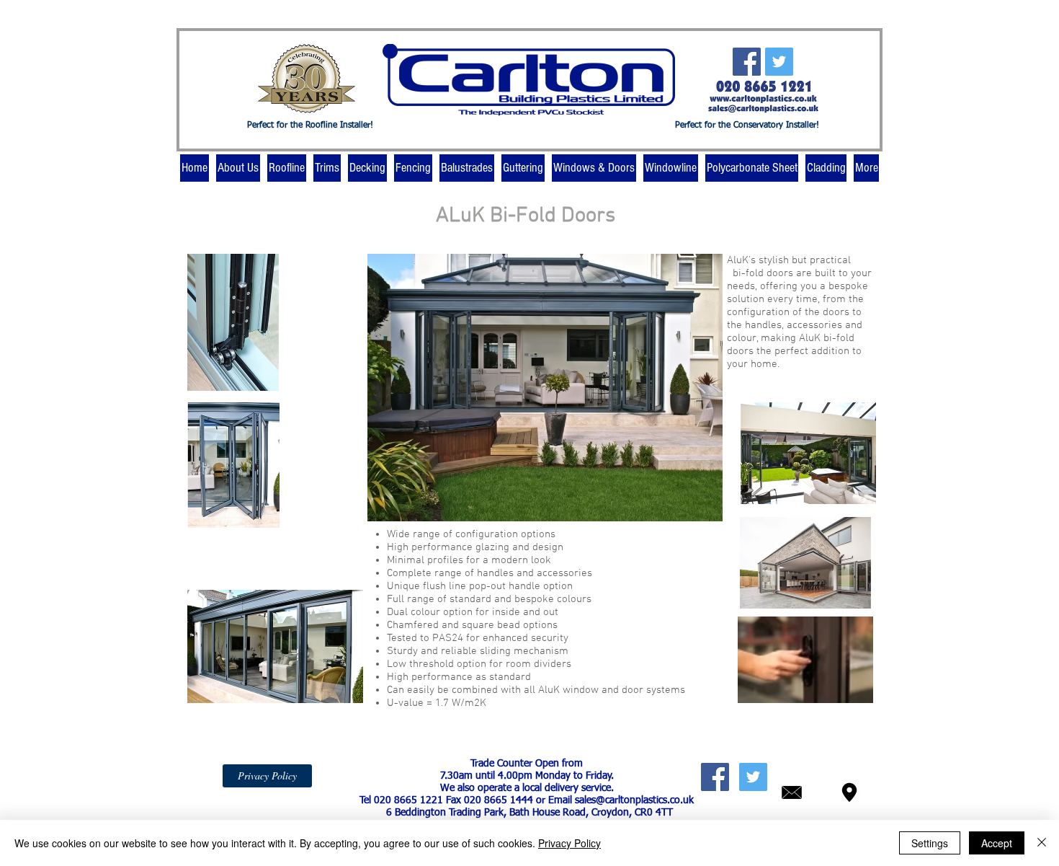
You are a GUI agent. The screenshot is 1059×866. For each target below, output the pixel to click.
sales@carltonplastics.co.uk (634, 800)
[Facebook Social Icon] (747, 62)
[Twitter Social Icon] (779, 62)
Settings (929, 843)
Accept (996, 843)
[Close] (1041, 842)
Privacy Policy (569, 843)
